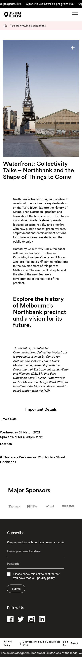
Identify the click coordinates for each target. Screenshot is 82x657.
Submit (16, 588)
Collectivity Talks (39, 249)
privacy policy (46, 578)
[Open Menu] (75, 14)
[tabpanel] (41, 98)
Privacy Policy (8, 643)
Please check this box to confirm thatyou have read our (36, 576)
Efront (74, 643)
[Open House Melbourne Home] (18, 14)
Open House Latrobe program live (46, 4)
